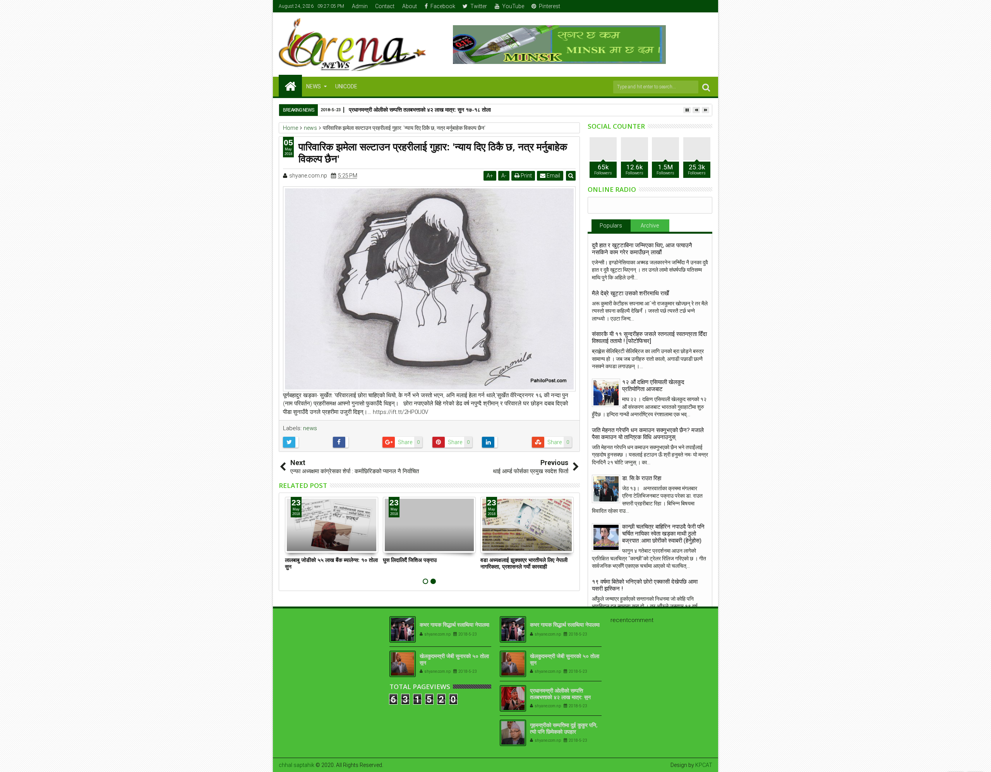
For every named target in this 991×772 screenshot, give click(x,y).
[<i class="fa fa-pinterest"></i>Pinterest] (706, 6)
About (409, 6)
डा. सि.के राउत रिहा (641, 478)
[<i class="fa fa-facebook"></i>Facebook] (670, 6)
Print (526, 175)
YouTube (513, 6)
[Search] (706, 87)
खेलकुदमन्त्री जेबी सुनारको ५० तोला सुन (454, 659)
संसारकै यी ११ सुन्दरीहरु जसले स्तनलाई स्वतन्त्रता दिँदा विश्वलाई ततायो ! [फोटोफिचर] (649, 338)
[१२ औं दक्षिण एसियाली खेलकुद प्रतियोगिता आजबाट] (606, 392)
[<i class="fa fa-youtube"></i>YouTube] (694, 6)
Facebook (442, 6)
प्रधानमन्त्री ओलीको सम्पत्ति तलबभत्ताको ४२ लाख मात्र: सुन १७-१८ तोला (420, 109)
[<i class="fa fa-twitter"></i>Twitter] (682, 6)
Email (552, 175)
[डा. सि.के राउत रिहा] (606, 488)
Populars (611, 225)
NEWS (313, 86)
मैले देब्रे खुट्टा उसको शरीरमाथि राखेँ (630, 293)
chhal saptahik (296, 765)
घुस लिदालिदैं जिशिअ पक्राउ (410, 559)
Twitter (478, 6)
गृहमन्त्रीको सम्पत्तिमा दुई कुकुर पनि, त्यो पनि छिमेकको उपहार (564, 728)
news (310, 428)
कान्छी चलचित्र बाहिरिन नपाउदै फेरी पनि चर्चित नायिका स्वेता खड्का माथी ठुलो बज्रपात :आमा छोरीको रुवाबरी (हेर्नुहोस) (663, 533)
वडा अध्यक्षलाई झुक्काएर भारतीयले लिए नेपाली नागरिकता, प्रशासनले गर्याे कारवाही (524, 563)
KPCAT (703, 765)
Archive (650, 225)
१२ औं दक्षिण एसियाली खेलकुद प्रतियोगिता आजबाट (653, 386)
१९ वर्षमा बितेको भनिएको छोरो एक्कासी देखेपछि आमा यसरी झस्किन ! (645, 585)
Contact (384, 6)
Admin (360, 6)
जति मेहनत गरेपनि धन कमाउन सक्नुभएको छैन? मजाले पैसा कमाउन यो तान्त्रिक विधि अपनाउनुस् (648, 434)
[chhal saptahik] (290, 85)
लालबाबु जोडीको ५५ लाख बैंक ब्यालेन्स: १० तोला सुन (331, 563)
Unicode (346, 86)
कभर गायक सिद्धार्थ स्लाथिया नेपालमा (454, 624)
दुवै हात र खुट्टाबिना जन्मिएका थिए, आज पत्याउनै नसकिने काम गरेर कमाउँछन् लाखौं (642, 249)
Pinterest (549, 6)
